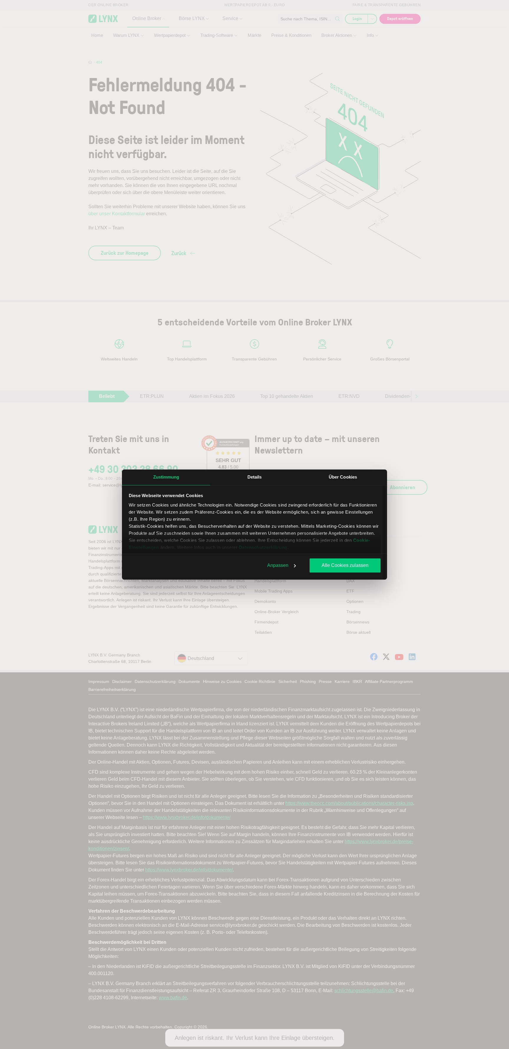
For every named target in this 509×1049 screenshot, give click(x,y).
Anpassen (277, 565)
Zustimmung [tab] (166, 476)
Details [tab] (254, 476)
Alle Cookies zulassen (345, 565)
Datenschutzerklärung (263, 547)
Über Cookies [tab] (343, 476)
